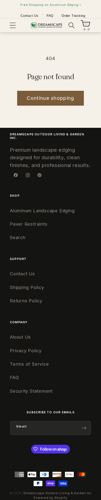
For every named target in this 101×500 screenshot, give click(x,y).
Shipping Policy (27, 287)
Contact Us (29, 16)
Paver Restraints (28, 224)
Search (17, 237)
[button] (13, 25)
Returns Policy (26, 300)
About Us (20, 337)
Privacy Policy (26, 350)
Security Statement (31, 391)
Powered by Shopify (50, 498)
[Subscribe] (84, 428)
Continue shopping (50, 98)
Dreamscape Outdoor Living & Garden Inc (58, 493)
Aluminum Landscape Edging (42, 210)
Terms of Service (29, 364)
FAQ (50, 16)
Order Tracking (73, 16)
